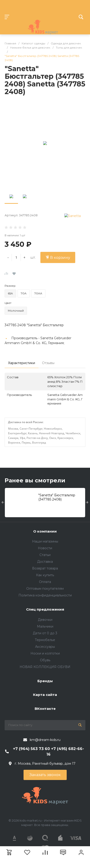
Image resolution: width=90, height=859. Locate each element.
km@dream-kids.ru (45, 740)
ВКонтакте (45, 708)
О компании (45, 531)
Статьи (45, 555)
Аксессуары (45, 647)
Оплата (45, 582)
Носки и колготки (45, 653)
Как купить (45, 575)
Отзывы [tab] (48, 363)
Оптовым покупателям (45, 588)
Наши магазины (45, 541)
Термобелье (45, 640)
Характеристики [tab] (21, 363)
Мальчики (45, 626)
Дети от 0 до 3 (45, 633)
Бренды (45, 681)
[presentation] (3, 502)
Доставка (45, 562)
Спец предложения (45, 609)
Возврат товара (45, 568)
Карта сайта (45, 694)
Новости (45, 548)
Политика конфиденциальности (45, 595)
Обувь (45, 660)
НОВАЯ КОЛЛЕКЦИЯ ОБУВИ (45, 667)
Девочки (45, 620)
